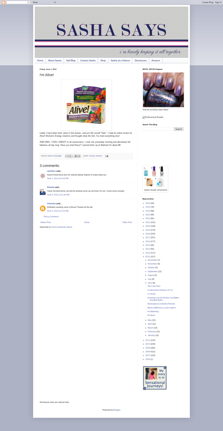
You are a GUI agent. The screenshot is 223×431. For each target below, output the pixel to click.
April (150, 324)
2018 (148, 234)
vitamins (99, 156)
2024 (148, 211)
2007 (148, 355)
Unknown (51, 203)
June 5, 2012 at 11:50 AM (58, 195)
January (151, 335)
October (151, 267)
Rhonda (50, 187)
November (153, 264)
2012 (148, 256)
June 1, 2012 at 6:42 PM (57, 178)
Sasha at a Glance (120, 60)
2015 (148, 245)
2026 (148, 203)
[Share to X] (73, 156)
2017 (148, 237)
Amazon (155, 60)
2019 (148, 230)
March (151, 328)
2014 (148, 249)
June (150, 283)
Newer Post (45, 222)
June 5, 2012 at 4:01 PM (57, 211)
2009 (148, 348)
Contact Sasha (88, 60)
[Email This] (66, 156)
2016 (148, 241)
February (152, 331)
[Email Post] (106, 156)
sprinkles (51, 171)
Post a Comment (51, 217)
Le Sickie (151, 294)
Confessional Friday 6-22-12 (160, 290)
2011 (148, 340)
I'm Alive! (151, 315)
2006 (148, 359)
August (151, 275)
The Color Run (153, 286)
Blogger (116, 410)
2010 (148, 344)
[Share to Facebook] (76, 156)
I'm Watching (153, 311)
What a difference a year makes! (161, 308)
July (150, 279)
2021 (148, 222)
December (153, 260)
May (150, 320)
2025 (148, 207)
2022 (148, 218)
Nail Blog (70, 60)
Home (40, 60)
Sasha (50, 156)
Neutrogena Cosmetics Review (161, 304)
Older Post (127, 222)
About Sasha (54, 60)
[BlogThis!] (70, 156)
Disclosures (141, 60)
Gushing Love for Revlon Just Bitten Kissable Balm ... (163, 299)
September (153, 271)
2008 (148, 352)
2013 (148, 253)
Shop (103, 60)
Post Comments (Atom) (62, 227)
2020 (148, 226)
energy (92, 156)
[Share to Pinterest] (79, 156)
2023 (148, 215)
